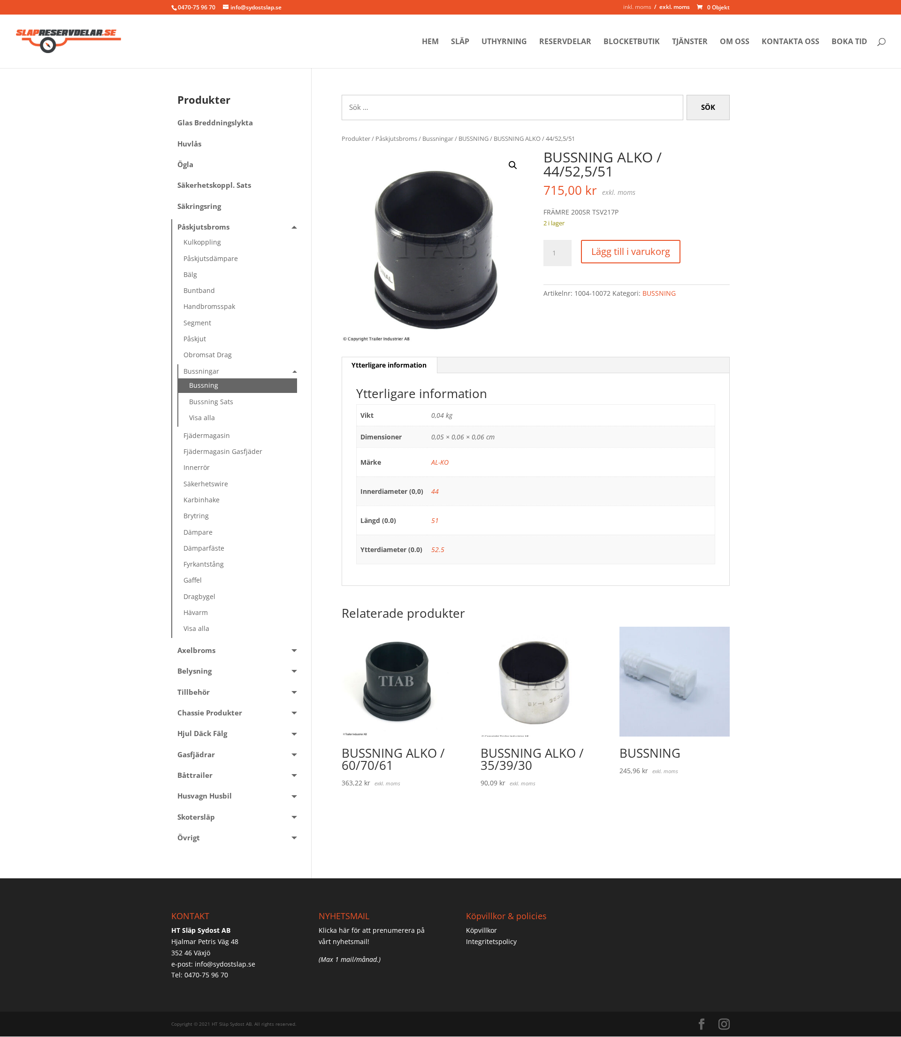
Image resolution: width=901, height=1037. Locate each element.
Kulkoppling (202, 242)
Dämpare (198, 532)
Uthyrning (504, 42)
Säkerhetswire (205, 483)
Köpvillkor (481, 930)
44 (435, 491)
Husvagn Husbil (204, 796)
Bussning (203, 385)
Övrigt (188, 838)
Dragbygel (199, 596)
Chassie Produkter (209, 713)
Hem (430, 42)
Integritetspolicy (491, 941)
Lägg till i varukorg (630, 251)
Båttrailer (195, 775)
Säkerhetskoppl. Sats (214, 185)
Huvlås (189, 144)
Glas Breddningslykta (215, 123)
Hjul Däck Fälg (202, 733)
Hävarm (195, 612)
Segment (197, 322)
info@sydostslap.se (225, 964)
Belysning (194, 671)
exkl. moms (674, 7)
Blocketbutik (631, 42)
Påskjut (194, 338)
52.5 (437, 549)
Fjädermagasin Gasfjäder (222, 451)
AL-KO (440, 462)
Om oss (734, 42)
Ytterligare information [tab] (389, 365)
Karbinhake (201, 499)
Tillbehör (193, 692)
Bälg (190, 274)
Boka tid (849, 42)
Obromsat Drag (207, 354)
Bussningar (437, 138)
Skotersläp (196, 817)
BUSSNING (473, 138)
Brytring (196, 515)
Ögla (185, 164)
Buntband (199, 290)
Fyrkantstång (203, 564)
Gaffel (192, 580)
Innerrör (196, 467)
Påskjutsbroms (396, 138)
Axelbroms (196, 650)
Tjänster (690, 42)
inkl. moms (637, 7)
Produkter (356, 138)
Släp (460, 42)
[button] (512, 165)
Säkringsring (199, 206)
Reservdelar (565, 42)
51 (435, 520)
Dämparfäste (203, 548)
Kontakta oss (790, 42)
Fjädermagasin (206, 435)
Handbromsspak (209, 306)
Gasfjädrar (196, 755)
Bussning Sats (211, 401)
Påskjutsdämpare (210, 258)
